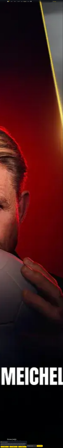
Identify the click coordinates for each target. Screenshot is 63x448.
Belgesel (25, 1)
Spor (22, 1)
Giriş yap (54, 1)
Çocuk (28, 1)
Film (14, 1)
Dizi (11, 1)
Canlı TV (18, 1)
